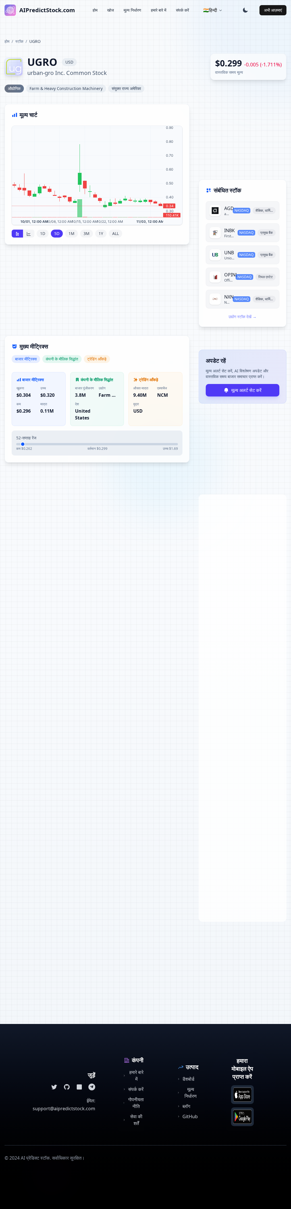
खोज (110, 10)
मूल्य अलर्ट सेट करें (246, 390)
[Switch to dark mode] (245, 10)
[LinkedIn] (79, 1087)
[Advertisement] (97, 293)
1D (42, 233)
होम (95, 10)
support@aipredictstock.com (64, 1108)
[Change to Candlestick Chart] (17, 234)
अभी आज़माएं (273, 10)
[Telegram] (91, 1087)
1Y (101, 233)
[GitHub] (66, 1087)
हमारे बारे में (158, 10)
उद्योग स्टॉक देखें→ (242, 316)
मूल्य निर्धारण (132, 10)
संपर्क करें (182, 10)
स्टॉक (19, 41)
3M (87, 233)
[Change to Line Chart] (28, 234)
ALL (115, 233)
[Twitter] (54, 1087)
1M (71, 233)
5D (56, 233)
